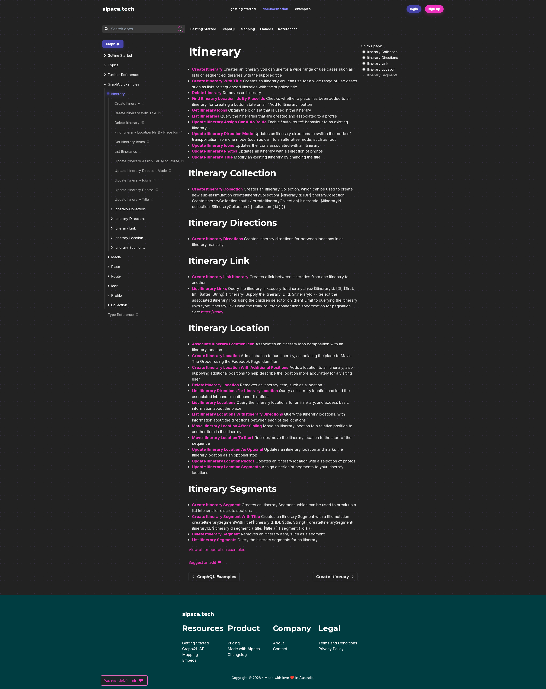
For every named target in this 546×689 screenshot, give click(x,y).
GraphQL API (194, 649)
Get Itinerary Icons (130, 142)
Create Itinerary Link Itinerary (220, 276)
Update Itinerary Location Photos (223, 461)
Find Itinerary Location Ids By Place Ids (146, 132)
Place (115, 267)
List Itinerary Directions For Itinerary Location (235, 390)
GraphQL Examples (123, 84)
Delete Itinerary (127, 123)
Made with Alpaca (244, 649)
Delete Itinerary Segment (216, 534)
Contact (280, 649)
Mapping (248, 29)
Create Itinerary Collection (217, 189)
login (414, 9)
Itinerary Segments (130, 247)
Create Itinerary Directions (217, 238)
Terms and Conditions (337, 643)
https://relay (212, 312)
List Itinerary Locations (213, 402)
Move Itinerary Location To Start (222, 437)
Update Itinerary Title (132, 199)
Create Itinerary (127, 103)
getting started (243, 9)
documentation (275, 9)
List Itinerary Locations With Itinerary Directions (237, 414)
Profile (116, 295)
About (278, 643)
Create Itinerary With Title (135, 113)
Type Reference (121, 315)
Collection (119, 305)
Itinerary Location (129, 238)
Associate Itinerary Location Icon (223, 344)
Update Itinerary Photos (134, 190)
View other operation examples (217, 549)
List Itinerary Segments (214, 539)
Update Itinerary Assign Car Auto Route (147, 161)
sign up (434, 9)
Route (116, 276)
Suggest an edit (202, 562)
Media (116, 257)
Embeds (266, 29)
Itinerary (118, 94)
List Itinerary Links (209, 288)
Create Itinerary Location (216, 355)
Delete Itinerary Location (215, 384)
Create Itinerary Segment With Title (226, 516)
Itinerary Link (125, 228)
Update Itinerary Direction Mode (141, 171)
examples (303, 9)
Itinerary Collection (130, 209)
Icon (114, 286)
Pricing (234, 643)
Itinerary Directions (130, 219)
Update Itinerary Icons (133, 180)
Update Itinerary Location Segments (226, 466)
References (287, 29)
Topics (113, 65)
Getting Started (203, 29)
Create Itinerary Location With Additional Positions (240, 367)
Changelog (237, 654)
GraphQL (228, 29)
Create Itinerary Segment (216, 504)
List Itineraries (126, 151)
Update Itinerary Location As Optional (227, 449)
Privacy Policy (331, 649)
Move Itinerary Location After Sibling (227, 425)
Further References (123, 75)
